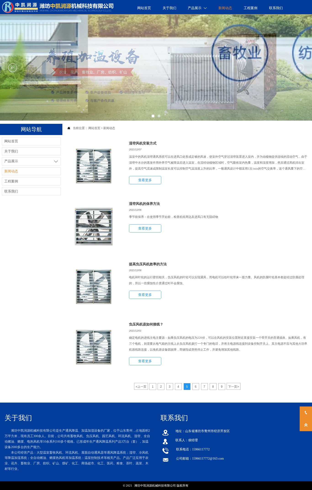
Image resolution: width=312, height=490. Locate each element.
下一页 (233, 386)
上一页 (141, 386)
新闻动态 (109, 128)
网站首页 (94, 128)
